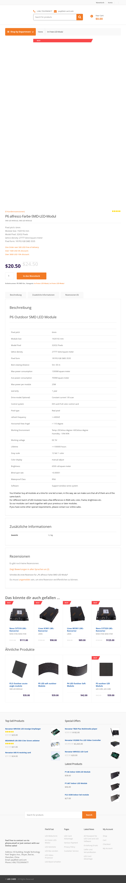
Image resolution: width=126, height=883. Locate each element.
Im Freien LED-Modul (41, 283)
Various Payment (71, 843)
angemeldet (24, 579)
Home (40, 32)
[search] (79, 17)
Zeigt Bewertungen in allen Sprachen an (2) (29, 569)
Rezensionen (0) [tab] (72, 295)
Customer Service (71, 851)
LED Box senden (51, 851)
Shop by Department (20, 31)
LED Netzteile (50, 847)
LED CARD (11, 879)
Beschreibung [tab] (16, 295)
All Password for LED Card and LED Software (91, 838)
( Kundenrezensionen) (15, 211)
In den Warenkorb (31, 276)
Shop (105, 836)
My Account (107, 848)
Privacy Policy (69, 847)
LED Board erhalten (53, 862)
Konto (110, 3)
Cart (104, 840)
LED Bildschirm (51, 836)
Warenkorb (100, 3)
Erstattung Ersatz (91, 845)
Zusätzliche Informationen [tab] (43, 295)
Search (89, 815)
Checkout (106, 844)
